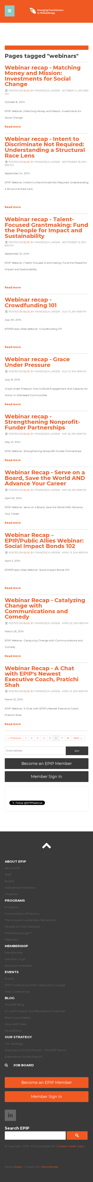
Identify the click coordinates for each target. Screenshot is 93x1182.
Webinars (11, 939)
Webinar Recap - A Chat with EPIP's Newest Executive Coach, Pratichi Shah (42, 676)
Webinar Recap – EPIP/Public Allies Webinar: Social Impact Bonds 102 (44, 540)
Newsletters (13, 1030)
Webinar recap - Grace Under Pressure (37, 362)
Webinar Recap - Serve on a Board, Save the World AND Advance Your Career (45, 478)
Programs (15, 900)
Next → (78, 738)
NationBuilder (50, 1166)
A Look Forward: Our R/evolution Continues (35, 1011)
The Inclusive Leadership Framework (30, 920)
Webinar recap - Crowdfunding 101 (31, 302)
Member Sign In (46, 776)
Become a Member (19, 965)
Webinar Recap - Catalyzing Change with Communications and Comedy (45, 608)
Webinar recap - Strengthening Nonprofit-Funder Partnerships (42, 422)
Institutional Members (20, 887)
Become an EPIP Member (46, 763)
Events (12, 972)
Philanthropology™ (18, 933)
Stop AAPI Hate (15, 1024)
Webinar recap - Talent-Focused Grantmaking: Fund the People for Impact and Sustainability (46, 227)
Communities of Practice (22, 913)
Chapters (11, 894)
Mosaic (18, 1166)
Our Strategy (18, 1037)
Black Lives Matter (17, 1017)
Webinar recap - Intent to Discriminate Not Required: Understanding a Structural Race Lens (45, 147)
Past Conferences (17, 991)
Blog (26, 90)
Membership (16, 946)
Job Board (23, 1065)
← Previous (14, 738)
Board (9, 881)
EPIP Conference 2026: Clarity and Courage (35, 985)
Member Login (15, 959)
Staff (8, 874)
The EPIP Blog (14, 1004)
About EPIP (15, 861)
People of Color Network (22, 926)
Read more (13, 126)
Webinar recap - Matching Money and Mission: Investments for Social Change (43, 76)
